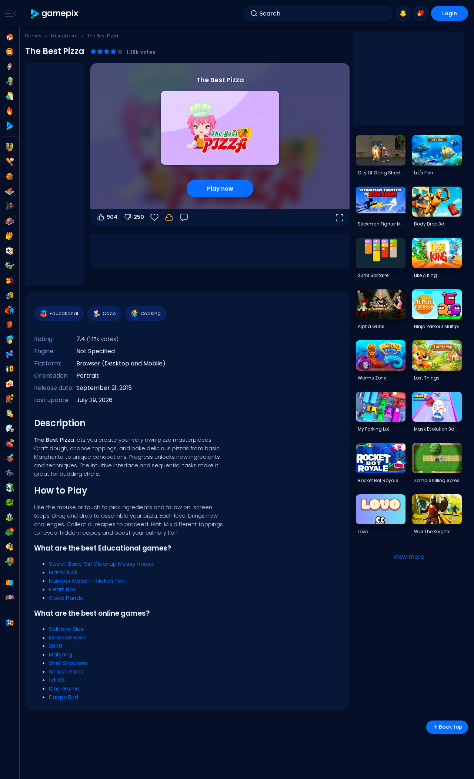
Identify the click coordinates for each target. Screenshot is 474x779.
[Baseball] (9, 161)
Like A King (425, 275)
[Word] (9, 546)
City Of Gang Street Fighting (381, 173)
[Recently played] (9, 51)
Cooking (150, 313)
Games (33, 36)
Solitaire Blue (66, 629)
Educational (64, 36)
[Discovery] (9, 81)
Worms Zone (372, 378)
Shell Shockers (68, 663)
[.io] (9, 369)
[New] (9, 96)
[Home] (9, 37)
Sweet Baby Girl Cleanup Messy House (101, 564)
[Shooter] (9, 472)
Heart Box (62, 589)
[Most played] (9, 66)
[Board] (9, 191)
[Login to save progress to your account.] (169, 217)
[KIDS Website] (9, 597)
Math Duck (63, 572)
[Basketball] (9, 176)
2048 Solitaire (373, 275)
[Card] (9, 250)
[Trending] (9, 111)
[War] (9, 532)
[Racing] (9, 443)
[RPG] (9, 458)
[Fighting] (9, 309)
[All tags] (9, 582)
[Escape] (9, 295)
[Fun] (9, 339)
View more (408, 556)
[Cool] (9, 265)
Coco (109, 313)
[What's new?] (402, 13)
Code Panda (66, 598)
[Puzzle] (9, 428)
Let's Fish (423, 173)
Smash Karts (66, 671)
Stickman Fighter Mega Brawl (381, 224)
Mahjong (60, 654)
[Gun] (9, 354)
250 (139, 217)
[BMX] (9, 206)
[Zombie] (9, 561)
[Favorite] (420, 13)
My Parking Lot (373, 429)
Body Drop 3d (429, 224)
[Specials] (9, 125)
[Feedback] (184, 217)
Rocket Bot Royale (378, 480)
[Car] (9, 221)
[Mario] (9, 398)
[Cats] (9, 235)
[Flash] (9, 324)
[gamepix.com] (55, 13)
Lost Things (427, 378)
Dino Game (64, 688)
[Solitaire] (9, 487)
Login (449, 13)
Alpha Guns (371, 326)
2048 (55, 646)
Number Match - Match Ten (87, 581)
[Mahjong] (9, 384)
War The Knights (432, 531)
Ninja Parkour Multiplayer (437, 326)
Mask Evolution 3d (434, 429)
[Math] (9, 413)
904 (112, 217)
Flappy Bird (63, 697)
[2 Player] (9, 147)
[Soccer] (9, 517)
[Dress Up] (9, 280)
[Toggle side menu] (9, 13)
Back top (450, 726)
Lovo (363, 531)
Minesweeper (67, 637)
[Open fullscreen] (339, 217)
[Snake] (9, 502)
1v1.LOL (57, 680)
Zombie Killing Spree (436, 480)
